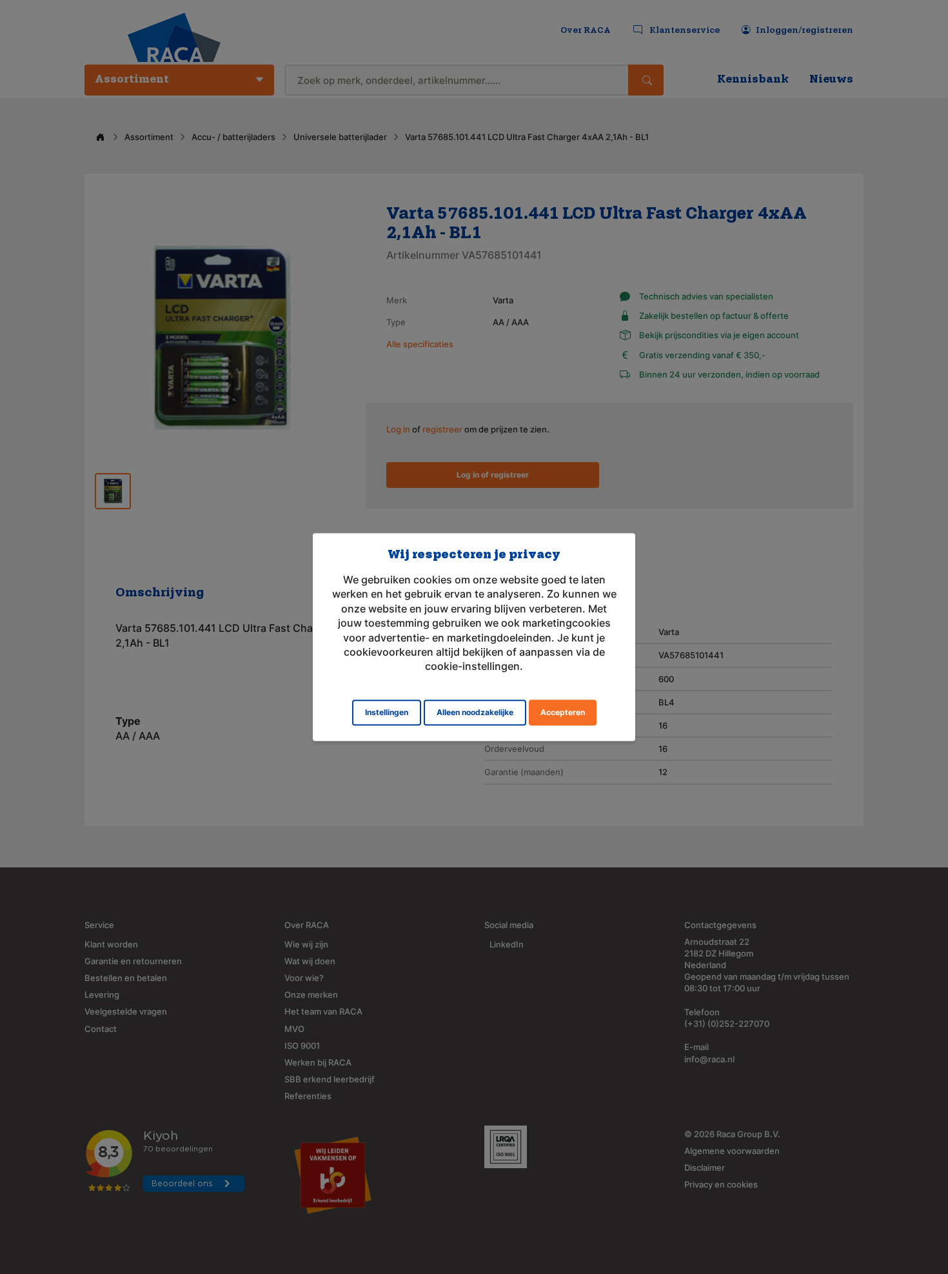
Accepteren (562, 712)
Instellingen (386, 712)
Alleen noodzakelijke (475, 712)
